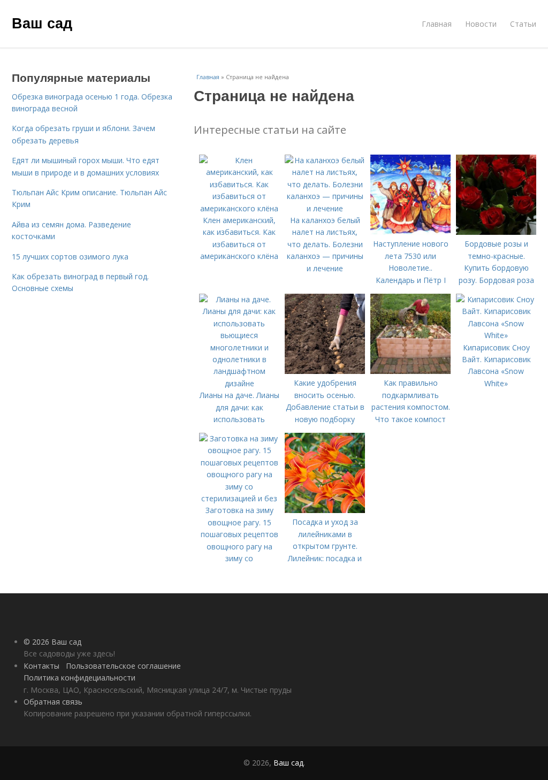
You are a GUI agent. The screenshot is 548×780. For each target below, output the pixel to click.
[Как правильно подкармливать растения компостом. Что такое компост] (410, 371)
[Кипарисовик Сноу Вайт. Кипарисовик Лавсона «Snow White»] (496, 335)
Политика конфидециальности (79, 677)
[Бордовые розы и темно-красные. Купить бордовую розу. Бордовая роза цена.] (496, 232)
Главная (437, 24)
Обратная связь (53, 702)
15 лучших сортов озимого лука (70, 256)
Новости (481, 24)
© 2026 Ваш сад (52, 642)
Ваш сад (42, 22)
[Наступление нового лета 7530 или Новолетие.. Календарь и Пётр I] (410, 232)
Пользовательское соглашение (123, 666)
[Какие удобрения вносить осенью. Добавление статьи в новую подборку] (325, 371)
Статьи (523, 24)
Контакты (41, 666)
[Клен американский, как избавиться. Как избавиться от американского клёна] (239, 208)
